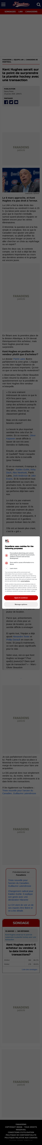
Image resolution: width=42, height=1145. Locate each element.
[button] (21, 568)
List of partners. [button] (25, 581)
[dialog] (21, 572)
